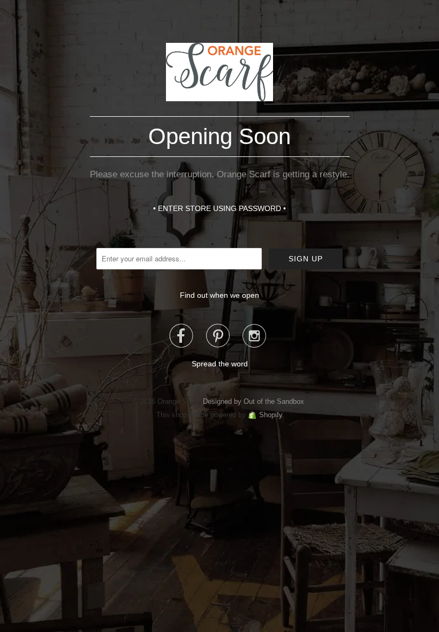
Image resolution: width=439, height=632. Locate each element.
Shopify (271, 415)
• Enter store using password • (219, 208)
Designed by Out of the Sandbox (253, 401)
